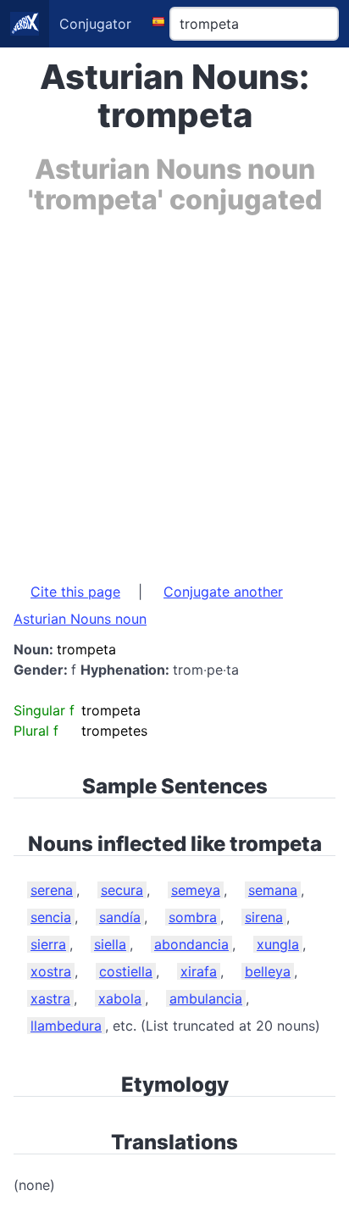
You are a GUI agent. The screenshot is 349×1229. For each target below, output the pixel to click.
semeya (195, 889)
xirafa (198, 971)
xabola (119, 998)
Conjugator (95, 23)
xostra (50, 971)
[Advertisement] (174, 389)
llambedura (66, 1025)
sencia (50, 917)
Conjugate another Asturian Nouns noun (148, 605)
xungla (278, 944)
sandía (120, 917)
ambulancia (205, 998)
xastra (50, 998)
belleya (268, 971)
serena (51, 889)
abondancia (191, 944)
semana (272, 889)
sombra (193, 917)
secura (122, 889)
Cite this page (75, 591)
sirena (264, 917)
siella (110, 944)
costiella (125, 971)
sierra (48, 944)
